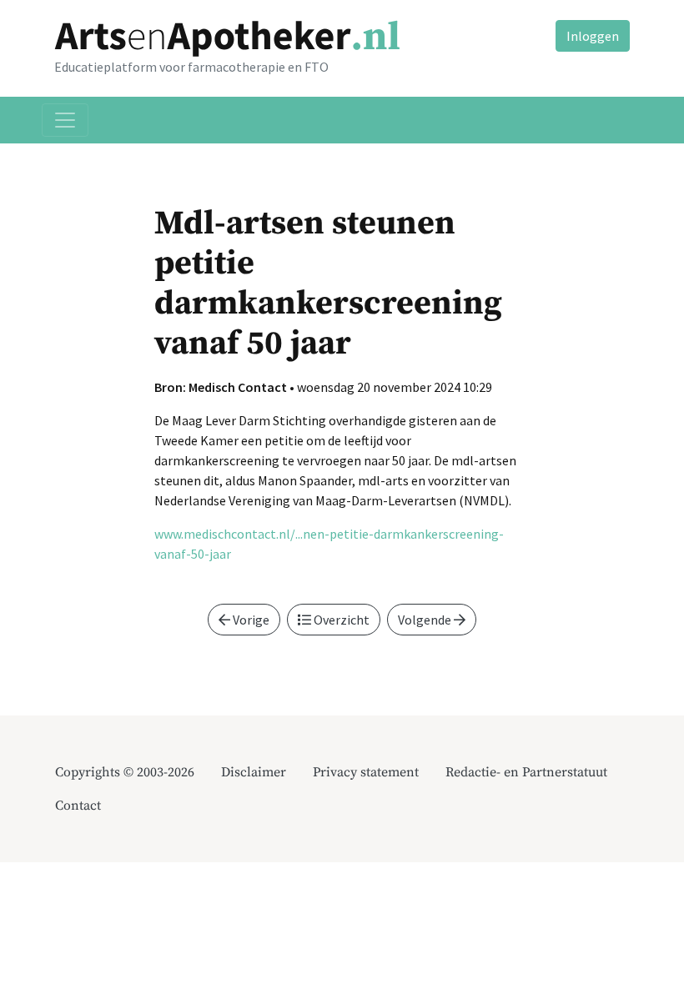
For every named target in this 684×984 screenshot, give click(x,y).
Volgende (426, 619)
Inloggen (592, 36)
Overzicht (340, 619)
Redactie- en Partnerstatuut (526, 772)
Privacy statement (366, 772)
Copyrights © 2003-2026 (124, 772)
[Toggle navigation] (65, 120)
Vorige (249, 619)
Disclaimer (253, 772)
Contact (78, 805)
